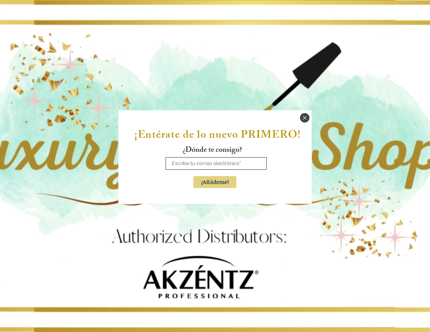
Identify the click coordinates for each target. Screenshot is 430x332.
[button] (304, 118)
